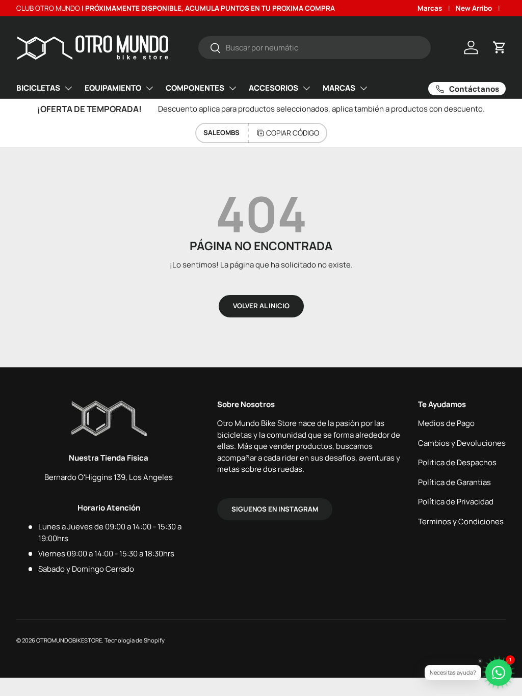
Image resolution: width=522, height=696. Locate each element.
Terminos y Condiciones (461, 521)
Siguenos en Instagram (274, 509)
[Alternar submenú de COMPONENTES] (232, 88)
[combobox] (314, 47)
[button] (499, 47)
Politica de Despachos (457, 462)
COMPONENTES (195, 88)
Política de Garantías (454, 482)
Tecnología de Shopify (135, 640)
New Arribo (474, 8)
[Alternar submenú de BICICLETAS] (68, 88)
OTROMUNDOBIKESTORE (69, 640)
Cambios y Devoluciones (462, 443)
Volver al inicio (261, 305)
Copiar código (292, 133)
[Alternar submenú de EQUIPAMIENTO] (149, 88)
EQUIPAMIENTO (113, 88)
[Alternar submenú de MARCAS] (363, 88)
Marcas (429, 8)
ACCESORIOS (273, 88)
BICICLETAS (38, 88)
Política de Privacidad (455, 501)
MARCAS (339, 88)
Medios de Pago (446, 423)
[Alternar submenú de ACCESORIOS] (306, 88)
